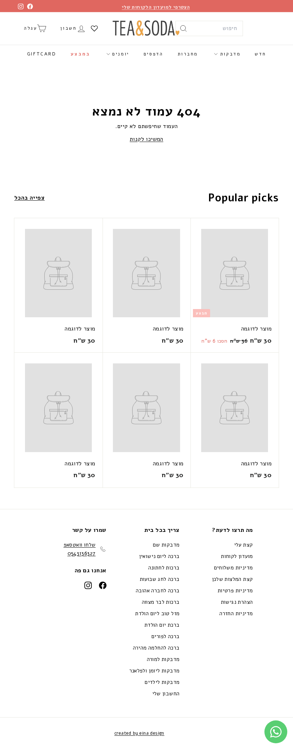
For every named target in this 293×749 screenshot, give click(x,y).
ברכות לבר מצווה (161, 602)
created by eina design (139, 733)
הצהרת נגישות (237, 602)
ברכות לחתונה (164, 567)
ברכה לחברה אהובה (157, 590)
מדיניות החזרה (236, 613)
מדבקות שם (166, 544)
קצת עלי (243, 544)
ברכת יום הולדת (162, 624)
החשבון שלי (166, 693)
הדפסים (153, 54)
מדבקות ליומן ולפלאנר (154, 670)
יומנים (119, 54)
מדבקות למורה (163, 659)
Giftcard (41, 54)
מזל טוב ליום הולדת (157, 613)
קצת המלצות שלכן (232, 579)
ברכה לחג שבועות (160, 579)
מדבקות (229, 54)
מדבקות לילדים (162, 682)
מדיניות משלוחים (233, 567)
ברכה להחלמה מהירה (156, 647)
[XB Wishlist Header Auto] (94, 28)
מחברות (188, 54)
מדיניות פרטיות (235, 590)
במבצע (80, 54)
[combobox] (209, 28)
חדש (260, 54)
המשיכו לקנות (146, 139)
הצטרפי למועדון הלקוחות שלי (156, 6)
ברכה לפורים (165, 636)
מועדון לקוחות (237, 556)
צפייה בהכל (29, 198)
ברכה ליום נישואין (159, 556)
